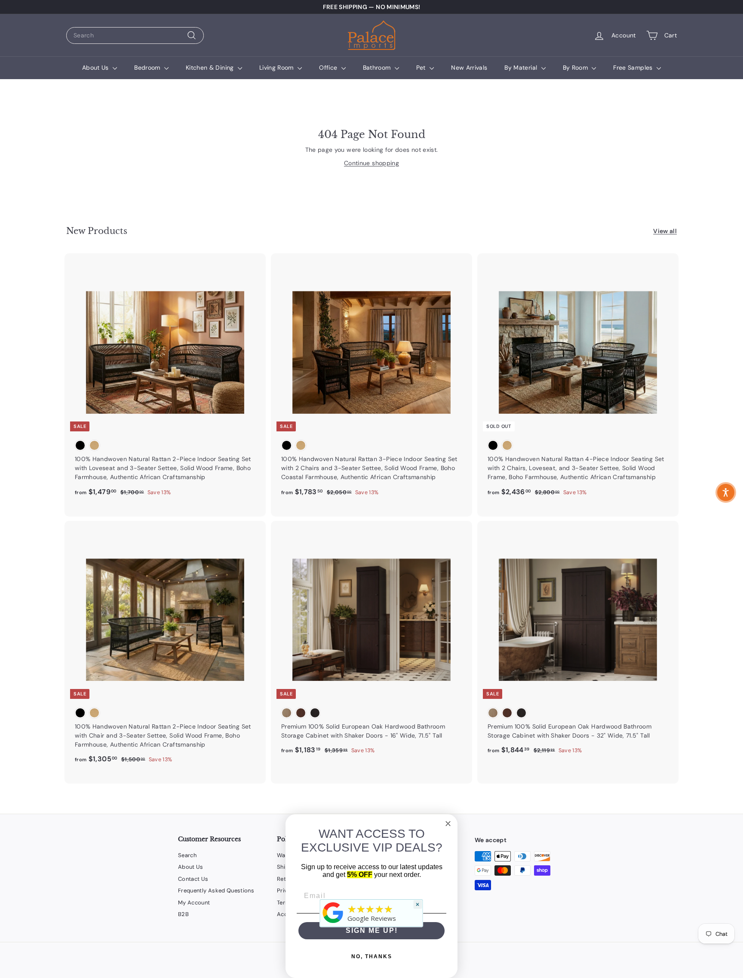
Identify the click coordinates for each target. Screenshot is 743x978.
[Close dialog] (448, 823)
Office (329, 67)
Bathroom (378, 67)
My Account (194, 902)
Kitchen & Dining (211, 67)
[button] (725, 492)
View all (665, 231)
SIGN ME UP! (372, 930)
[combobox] (135, 35)
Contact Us (193, 879)
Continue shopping (371, 163)
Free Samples (633, 67)
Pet (421, 67)
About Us (96, 67)
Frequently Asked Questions (216, 890)
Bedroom (148, 67)
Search (187, 855)
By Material (521, 67)
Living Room (277, 67)
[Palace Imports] (333, 923)
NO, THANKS (371, 956)
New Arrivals (469, 67)
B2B (183, 914)
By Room (576, 67)
